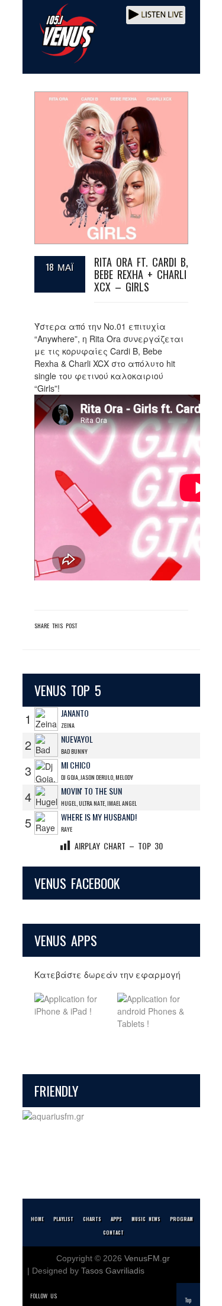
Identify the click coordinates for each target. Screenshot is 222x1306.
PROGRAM (181, 1218)
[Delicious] (101, 1295)
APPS (116, 1218)
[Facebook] (84, 1295)
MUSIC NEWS (145, 1218)
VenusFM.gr (147, 1258)
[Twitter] (67, 1295)
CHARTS (92, 1218)
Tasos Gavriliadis (112, 1270)
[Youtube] (117, 1295)
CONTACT (113, 1232)
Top (188, 1299)
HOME (37, 1218)
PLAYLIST (63, 1218)
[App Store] (69, 1011)
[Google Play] (152, 1011)
